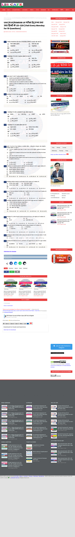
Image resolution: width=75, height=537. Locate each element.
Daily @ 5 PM (62, 24)
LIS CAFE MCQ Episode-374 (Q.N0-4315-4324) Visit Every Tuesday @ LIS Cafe (40, 414)
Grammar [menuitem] (43, 10)
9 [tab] (71, 91)
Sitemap (35, 476)
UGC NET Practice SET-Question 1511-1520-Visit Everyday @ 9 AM (65, 428)
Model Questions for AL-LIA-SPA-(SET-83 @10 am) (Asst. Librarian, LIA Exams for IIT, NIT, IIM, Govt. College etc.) (15, 464)
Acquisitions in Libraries (38, 445)
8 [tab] (69, 91)
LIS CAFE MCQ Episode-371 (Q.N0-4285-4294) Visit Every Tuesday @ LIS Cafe (40, 436)
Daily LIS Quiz (63, 33)
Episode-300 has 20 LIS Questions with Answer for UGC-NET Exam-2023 (65, 422)
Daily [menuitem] (3, 13)
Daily (52, 22)
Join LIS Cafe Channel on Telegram (62, 347)
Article (16, 268)
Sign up (63, 197)
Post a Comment (8, 305)
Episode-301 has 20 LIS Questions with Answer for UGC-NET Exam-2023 (65, 414)
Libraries (64, 195)
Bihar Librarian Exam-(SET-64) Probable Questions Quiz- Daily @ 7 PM (64, 214)
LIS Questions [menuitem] (15, 10)
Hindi (20, 268)
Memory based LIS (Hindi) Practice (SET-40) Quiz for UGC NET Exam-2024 (40, 293)
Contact (26, 476)
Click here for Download (10, 330)
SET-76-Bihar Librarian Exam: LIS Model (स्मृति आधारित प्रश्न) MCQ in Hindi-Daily (16, 436)
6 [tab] (64, 91)
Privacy (30, 476)
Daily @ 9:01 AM (54, 33)
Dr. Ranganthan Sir (55, 193)
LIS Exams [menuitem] (24, 10)
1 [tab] (52, 91)
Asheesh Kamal (15, 477)
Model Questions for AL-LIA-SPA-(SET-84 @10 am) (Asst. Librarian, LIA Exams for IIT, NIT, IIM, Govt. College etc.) (15, 456)
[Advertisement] (61, 128)
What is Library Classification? (40, 451)
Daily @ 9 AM (62, 31)
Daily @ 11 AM (66, 22)
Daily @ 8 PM (54, 31)
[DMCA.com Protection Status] (55, 362)
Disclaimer (41, 476)
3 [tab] (56, 91)
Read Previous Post (9, 255)
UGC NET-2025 (54, 35)
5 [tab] (61, 91)
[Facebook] (11, 264)
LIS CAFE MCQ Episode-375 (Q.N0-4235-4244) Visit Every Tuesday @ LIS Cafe (40, 407)
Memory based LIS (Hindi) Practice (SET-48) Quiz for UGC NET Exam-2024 (10, 293)
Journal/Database (55, 197)
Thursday (61, 150)
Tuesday (64, 147)
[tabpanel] (61, 76)
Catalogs (53, 195)
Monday (9, 18)
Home (5, 18)
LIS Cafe (16, 476)
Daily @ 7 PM (54, 29)
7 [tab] (66, 91)
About (21, 476)
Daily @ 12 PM (54, 24)
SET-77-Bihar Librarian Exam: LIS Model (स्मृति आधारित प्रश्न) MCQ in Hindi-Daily (16, 429)
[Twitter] (15, 264)
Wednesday (54, 150)
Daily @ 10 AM (59, 22)
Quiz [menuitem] (8, 10)
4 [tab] (59, 91)
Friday (66, 150)
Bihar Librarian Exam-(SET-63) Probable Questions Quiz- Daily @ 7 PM (64, 221)
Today (53, 147)
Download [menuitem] (55, 10)
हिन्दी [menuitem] (62, 10)
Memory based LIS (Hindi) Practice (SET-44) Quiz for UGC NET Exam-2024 (25, 293)
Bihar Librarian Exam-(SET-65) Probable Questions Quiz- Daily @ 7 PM (64, 207)
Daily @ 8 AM (61, 29)
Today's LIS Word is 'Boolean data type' (40, 459)
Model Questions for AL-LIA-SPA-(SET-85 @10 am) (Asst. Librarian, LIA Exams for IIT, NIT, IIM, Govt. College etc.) (15, 447)
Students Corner (66, 193)
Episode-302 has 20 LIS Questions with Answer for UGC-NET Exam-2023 (65, 407)
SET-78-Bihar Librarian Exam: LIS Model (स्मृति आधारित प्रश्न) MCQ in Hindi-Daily (16, 422)
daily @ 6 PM (62, 35)
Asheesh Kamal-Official (10, 31)
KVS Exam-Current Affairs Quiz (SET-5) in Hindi (20, 315)
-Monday (11, 268)
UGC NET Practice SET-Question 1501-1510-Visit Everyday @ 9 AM (65, 434)
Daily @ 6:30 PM (54, 26)
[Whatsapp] (20, 264)
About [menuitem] (67, 10)
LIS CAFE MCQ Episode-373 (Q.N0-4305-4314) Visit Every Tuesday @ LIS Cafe (40, 422)
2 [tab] (54, 91)
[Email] (24, 264)
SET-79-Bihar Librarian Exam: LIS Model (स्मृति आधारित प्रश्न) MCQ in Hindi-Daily (16, 414)
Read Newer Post (8, 258)
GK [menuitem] (48, 10)
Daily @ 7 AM (63, 26)
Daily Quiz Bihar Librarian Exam (58, 154)
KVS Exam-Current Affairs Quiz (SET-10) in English (61, 78)
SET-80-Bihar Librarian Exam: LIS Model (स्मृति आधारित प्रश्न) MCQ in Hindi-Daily (16, 407)
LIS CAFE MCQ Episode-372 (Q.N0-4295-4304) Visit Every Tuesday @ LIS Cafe (40, 429)
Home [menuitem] (3, 10)
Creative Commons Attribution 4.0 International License (61, 365)
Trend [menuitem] (31, 10)
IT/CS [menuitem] (37, 10)
